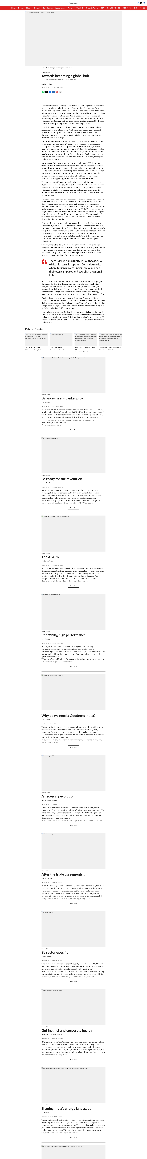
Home (13, 8)
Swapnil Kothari (47, 1034)
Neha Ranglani (58, 1034)
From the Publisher (24, 8)
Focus (70, 8)
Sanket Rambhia (47, 483)
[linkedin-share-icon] (53, 93)
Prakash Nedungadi (48, 878)
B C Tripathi (45, 1112)
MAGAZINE (79, 8)
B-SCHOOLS (127, 8)
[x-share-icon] (46, 93)
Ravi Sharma (46, 402)
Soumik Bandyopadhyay (50, 800)
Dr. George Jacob (47, 561)
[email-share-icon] (56, 93)
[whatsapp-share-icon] (43, 93)
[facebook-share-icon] (50, 93)
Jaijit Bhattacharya (48, 956)
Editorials (37, 8)
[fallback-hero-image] (36, 339)
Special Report (60, 8)
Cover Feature (48, 8)
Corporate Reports (92, 8)
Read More (73, 430)
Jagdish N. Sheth (47, 84)
